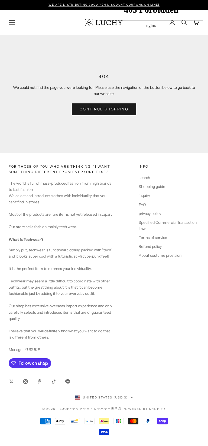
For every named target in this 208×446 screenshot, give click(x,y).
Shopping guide (152, 186)
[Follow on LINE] (67, 381)
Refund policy (150, 246)
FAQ (142, 204)
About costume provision (160, 255)
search (144, 177)
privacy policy (150, 213)
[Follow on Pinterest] (39, 381)
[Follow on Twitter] (11, 381)
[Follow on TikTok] (53, 381)
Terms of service (153, 237)
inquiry (144, 195)
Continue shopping (104, 109)
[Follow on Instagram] (25, 381)
